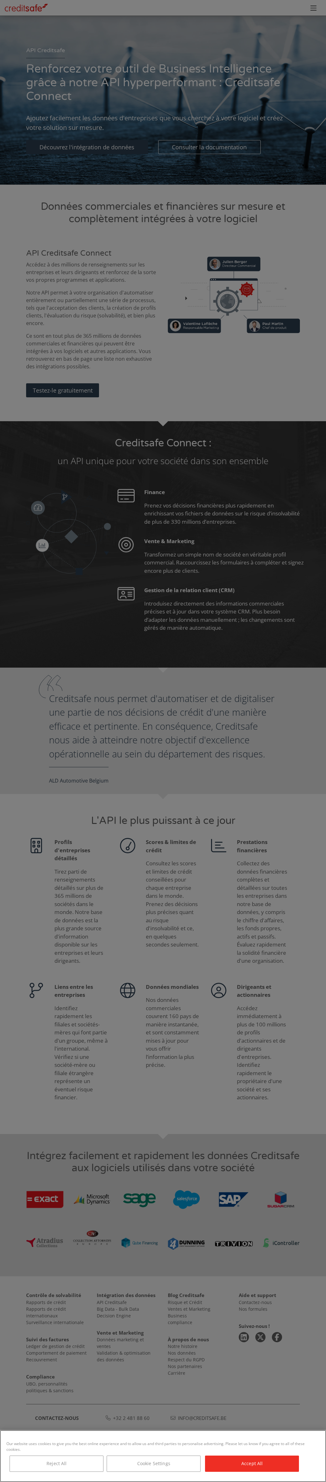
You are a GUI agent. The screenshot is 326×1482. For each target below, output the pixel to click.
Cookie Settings (153, 1463)
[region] (163, 1456)
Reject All (56, 1463)
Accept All (252, 1463)
